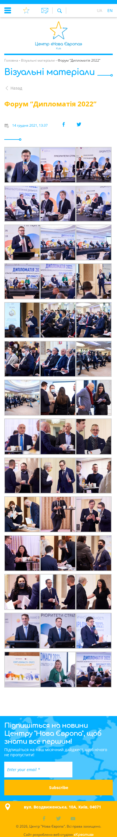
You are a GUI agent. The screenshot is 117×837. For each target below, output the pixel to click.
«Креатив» (84, 835)
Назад (16, 88)
